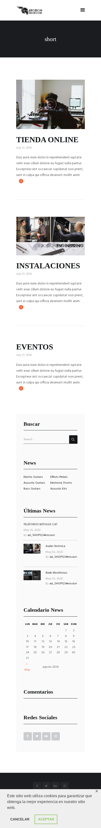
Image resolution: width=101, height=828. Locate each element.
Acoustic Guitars (34, 482)
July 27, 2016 (24, 147)
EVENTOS (34, 346)
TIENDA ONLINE (47, 139)
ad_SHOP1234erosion (41, 535)
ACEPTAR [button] (46, 819)
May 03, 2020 (54, 552)
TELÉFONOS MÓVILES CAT (40, 524)
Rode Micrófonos (56, 572)
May (27, 669)
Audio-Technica (55, 546)
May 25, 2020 (32, 530)
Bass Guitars (32, 488)
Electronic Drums (61, 482)
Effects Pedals (59, 477)
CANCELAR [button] (19, 819)
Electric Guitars (33, 477)
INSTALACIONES (48, 265)
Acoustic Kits (58, 488)
